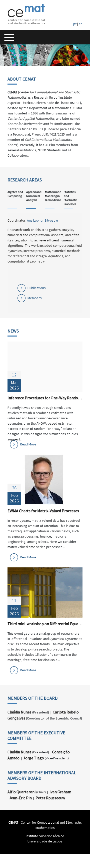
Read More (28, 444)
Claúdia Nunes (20, 711)
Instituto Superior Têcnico (45, 836)
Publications (37, 288)
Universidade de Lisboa (45, 841)
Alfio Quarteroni (22, 791)
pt (74, 24)
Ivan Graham (60, 791)
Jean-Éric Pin (20, 797)
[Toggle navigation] (9, 37)
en (80, 24)
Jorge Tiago (33, 757)
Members (35, 298)
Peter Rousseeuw (50, 797)
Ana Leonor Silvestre (42, 220)
